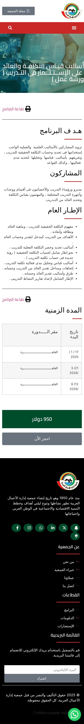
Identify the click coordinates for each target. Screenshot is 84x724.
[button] (74, 27)
